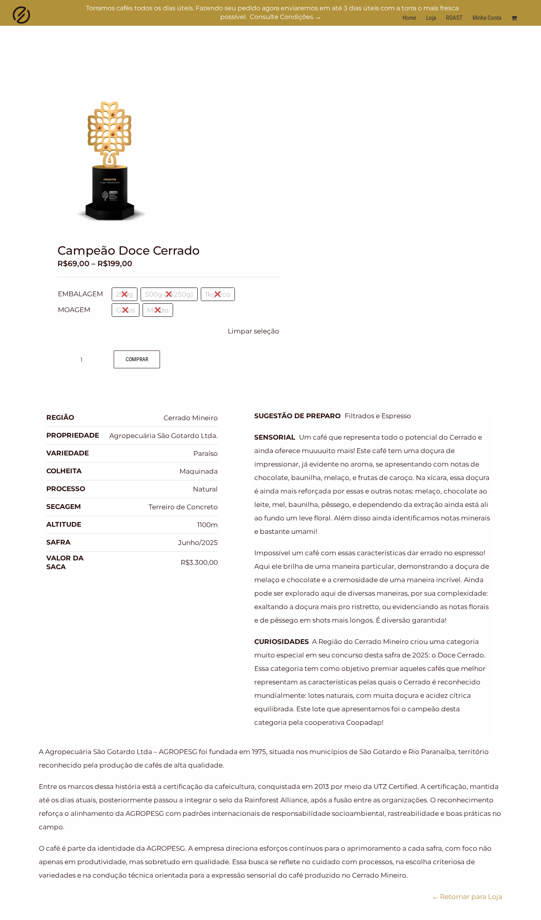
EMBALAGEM (80, 294)
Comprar (137, 359)
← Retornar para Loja (467, 897)
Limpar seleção (253, 331)
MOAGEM (74, 310)
